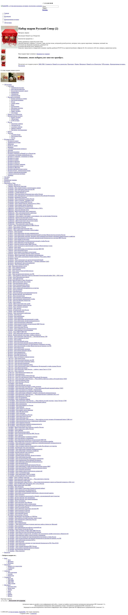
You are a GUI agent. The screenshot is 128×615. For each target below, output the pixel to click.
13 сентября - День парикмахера (17, 404)
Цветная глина (12, 586)
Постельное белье (16, 136)
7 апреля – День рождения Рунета (18, 250)
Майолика (11, 144)
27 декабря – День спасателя (16, 551)
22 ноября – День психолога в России (19, 510)
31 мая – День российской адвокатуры (19, 300)
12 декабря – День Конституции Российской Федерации (24, 532)
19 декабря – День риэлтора (16, 541)
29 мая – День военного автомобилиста (19, 297)
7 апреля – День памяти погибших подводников (22, 252)
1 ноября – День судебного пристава (18, 477)
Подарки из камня (13, 159)
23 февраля (11, 567)
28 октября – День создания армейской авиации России (24, 465)
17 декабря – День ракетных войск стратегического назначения (26, 535)
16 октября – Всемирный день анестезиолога (21, 447)
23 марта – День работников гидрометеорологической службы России (28, 241)
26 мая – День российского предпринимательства (22, 292)
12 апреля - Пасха (13, 258)
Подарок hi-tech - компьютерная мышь (19, 170)
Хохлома (10, 150)
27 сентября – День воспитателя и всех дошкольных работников (27, 421)
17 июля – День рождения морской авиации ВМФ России (25, 342)
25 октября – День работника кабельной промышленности (25, 461)
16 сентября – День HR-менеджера (18, 411)
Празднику (70, 64)
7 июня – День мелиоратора (16, 311)
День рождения (12, 572)
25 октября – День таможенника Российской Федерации (24, 460)
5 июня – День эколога (14, 308)
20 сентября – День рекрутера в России (19, 416)
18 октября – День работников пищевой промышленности (25, 449)
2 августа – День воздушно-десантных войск (21, 361)
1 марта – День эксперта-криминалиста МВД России (23, 225)
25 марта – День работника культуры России (21, 242)
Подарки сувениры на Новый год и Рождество (22, 153)
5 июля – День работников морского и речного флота (23, 333)
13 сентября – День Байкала (16, 407)
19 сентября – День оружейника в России (20, 414)
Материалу (82, 64)
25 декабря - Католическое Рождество (19, 549)
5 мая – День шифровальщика (16, 267)
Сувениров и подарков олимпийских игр (20, 155)
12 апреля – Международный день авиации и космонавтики (25, 255)
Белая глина (11, 588)
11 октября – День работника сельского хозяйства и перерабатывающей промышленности (34, 443)
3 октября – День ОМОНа (15, 430)
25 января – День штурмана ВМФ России (20, 202)
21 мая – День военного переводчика (19, 286)
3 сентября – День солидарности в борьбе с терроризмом (24, 389)
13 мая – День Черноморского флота (18, 277)
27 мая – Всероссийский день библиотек (20, 294)
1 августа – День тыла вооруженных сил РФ (21, 360)
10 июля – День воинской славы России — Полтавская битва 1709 (27, 336)
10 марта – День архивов (15, 231)
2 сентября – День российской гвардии (19, 385)
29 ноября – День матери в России (18, 515)
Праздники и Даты (9, 183)
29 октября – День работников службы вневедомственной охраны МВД (29, 466)
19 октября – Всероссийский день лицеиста (21, 452)
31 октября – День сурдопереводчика (19, 472)
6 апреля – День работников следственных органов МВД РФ (26, 249)
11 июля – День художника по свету (18, 338)
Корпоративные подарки (11, 19)
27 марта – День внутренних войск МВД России (22, 244)
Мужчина (10, 563)
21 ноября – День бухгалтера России (18, 507)
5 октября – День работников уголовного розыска (22, 436)
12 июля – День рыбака (15, 339)
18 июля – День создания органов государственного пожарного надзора (29, 344)
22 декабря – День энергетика (16, 544)
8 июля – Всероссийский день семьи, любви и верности (24, 335)
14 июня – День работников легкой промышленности (24, 321)
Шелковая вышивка (13, 152)
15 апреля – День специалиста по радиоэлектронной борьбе (25, 260)
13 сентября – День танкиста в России (19, 408)
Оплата (6, 178)
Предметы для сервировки (19, 130)
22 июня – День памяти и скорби (17, 325)
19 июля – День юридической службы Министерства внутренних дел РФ (29, 346)
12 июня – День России (15, 314)
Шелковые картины (17, 108)
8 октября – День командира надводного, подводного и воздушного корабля (30, 441)
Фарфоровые (15, 92)
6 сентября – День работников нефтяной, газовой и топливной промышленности (32, 393)
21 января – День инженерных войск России (21, 199)
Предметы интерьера (14, 97)
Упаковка (10, 175)
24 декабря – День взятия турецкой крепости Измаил (23, 547)
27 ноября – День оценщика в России (19, 511)
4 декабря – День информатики (17, 522)
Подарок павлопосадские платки (17, 169)
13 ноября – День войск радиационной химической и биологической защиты (31, 493)
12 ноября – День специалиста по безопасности (22, 490)
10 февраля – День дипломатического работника (22, 213)
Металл (10, 596)
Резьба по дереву (13, 145)
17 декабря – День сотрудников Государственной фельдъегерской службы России (32, 537)
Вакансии (7, 552)
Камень (10, 594)
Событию (7, 571)
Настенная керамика (17, 100)
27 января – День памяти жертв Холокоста (20, 205)
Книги (10, 131)
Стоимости (48, 64)
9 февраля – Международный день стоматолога (22, 211)
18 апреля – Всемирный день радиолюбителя (21, 263)
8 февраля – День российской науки (18, 209)
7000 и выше (11, 583)
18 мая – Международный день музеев (19, 281)
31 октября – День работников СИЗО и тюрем (21, 474)
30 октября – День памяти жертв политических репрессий (25, 471)
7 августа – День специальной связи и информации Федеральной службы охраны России (34, 366)
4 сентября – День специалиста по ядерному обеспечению (25, 391)
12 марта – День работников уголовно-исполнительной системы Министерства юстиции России (36, 235)
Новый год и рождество (60, 64)
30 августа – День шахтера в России (18, 382)
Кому (5, 558)
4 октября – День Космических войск (19, 432)
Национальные (15, 95)
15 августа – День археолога (16, 374)
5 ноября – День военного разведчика (19, 480)
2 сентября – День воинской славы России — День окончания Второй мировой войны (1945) (35, 388)
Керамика (10, 147)
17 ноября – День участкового (16, 501)
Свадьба (10, 574)
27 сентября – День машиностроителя (19, 422)
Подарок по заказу (13, 141)
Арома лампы (15, 103)
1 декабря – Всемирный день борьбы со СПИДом (22, 516)
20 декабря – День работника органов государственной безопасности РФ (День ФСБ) (33, 543)
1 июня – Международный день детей (19, 303)
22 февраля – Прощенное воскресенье (19, 222)
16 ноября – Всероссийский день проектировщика (23, 499)
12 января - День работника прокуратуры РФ (21, 189)
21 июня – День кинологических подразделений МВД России (26, 324)
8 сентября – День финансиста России (19, 396)
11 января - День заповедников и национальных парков (24, 188)
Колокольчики (15, 109)
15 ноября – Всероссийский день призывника (21, 497)
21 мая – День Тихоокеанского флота (19, 285)
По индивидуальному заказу (19, 91)
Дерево (77, 64)
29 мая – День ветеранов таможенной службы (21, 299)
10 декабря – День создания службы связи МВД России (24, 530)
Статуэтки (11, 86)
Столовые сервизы (16, 127)
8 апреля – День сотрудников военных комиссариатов (24, 253)
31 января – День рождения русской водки (20, 206)
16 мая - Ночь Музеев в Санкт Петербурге (20, 280)
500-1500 (10, 578)
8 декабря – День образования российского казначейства (24, 527)
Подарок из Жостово (14, 167)
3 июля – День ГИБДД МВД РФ (17, 332)
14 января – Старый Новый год (17, 192)
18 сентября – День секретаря (16, 413)
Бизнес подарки (16, 117)
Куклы (13, 101)
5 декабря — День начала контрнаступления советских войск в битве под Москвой (32, 524)
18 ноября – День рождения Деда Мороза (20, 502)
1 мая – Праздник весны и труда (17, 266)
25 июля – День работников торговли (19, 349)
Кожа (9, 591)
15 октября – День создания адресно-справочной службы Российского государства (32, 446)
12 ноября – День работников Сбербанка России (22, 491)
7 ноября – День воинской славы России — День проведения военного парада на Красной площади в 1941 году (41, 482)
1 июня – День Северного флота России (19, 305)
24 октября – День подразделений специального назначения (25, 458)
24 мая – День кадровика (15, 289)
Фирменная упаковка (10, 180)
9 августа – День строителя (16, 371)
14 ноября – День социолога (16, 494)
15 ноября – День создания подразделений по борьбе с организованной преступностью (34, 496)
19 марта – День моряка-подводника (18, 239)
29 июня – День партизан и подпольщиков (20, 330)
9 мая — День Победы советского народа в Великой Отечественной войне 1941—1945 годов (35, 275)
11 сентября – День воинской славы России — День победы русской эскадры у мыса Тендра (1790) (37, 400)
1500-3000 (11, 580)
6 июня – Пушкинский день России (18, 310)
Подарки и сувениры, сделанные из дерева (20, 156)
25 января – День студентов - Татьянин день (21, 200)
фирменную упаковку (43, 54)
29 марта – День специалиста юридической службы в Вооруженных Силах (30, 245)
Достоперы (14, 112)
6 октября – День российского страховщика (20, 438)
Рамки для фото (15, 111)
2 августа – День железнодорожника (18, 363)
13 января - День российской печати (18, 191)
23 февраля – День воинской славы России (20, 224)
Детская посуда (15, 125)
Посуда (10, 122)
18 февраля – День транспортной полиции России (23, 219)
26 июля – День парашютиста (16, 352)
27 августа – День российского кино (18, 380)
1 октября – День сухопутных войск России (21, 429)
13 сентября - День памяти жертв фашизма (20, 410)
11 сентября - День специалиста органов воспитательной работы (27, 402)
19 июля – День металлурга (16, 347)
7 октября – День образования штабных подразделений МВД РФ (27, 440)
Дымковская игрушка (17, 87)
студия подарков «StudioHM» (17, 612)
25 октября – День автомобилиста (18, 463)
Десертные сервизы (17, 123)
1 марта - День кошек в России (17, 227)
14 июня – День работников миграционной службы (23, 319)
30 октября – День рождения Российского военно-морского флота (27, 468)
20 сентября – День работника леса (18, 418)
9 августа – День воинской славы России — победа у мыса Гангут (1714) (29, 369)
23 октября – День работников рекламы (19, 457)
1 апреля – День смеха (14, 247)
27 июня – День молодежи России (18, 327)
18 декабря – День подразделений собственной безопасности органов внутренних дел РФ (34, 538)
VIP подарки (8, 22)
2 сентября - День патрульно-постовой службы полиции (24, 386)
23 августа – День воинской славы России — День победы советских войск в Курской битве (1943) (37, 378)
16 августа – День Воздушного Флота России (21, 375)
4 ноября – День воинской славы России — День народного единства (28, 479)
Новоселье (11, 575)
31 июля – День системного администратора (21, 357)
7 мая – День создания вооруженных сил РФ (21, 274)
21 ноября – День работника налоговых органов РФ (23, 508)
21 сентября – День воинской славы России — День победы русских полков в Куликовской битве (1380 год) (40, 419)
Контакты (7, 181)
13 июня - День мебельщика (16, 316)
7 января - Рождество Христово (17, 186)
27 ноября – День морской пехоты (18, 513)
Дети (9, 560)
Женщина (10, 561)
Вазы (12, 105)
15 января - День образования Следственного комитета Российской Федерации (31, 195)
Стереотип (33, 613)
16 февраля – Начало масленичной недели (20, 217)
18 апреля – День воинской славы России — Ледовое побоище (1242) (28, 261)
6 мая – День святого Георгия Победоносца (20, 271)
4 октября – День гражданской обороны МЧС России (23, 433)
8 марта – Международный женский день (20, 228)
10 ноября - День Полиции (16, 486)
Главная (6, 13)
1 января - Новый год (14, 184)
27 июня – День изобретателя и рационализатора (22, 328)
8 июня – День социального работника (19, 313)
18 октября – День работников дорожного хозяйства (23, 450)
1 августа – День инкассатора (16, 358)
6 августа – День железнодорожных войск (20, 364)
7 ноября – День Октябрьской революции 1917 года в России (26, 483)
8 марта (10, 569)
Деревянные (14, 94)
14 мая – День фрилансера (15, 278)
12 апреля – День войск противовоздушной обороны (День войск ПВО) (29, 256)
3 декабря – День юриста (15, 521)
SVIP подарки (15, 120)
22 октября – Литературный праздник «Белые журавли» (24, 455)
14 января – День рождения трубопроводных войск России (25, 194)
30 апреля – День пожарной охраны (18, 264)
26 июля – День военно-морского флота (19, 350)
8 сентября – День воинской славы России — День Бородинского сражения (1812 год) (33, 394)
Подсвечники (15, 106)
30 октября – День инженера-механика (19, 469)
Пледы (13, 137)
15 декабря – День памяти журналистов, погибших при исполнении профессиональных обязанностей (38, 533)
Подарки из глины (13, 158)
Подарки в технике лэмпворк (16, 164)
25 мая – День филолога (15, 291)
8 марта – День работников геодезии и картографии (23, 230)
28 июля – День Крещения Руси (17, 353)
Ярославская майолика (18, 89)
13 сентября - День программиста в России (20, 405)
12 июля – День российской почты (18, 341)
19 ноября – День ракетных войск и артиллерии (22, 504)
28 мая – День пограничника (16, 296)
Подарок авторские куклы (15, 166)
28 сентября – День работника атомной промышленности (25, 424)
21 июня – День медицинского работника (20, 322)
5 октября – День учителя (15, 435)
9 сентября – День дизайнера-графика (19, 399)
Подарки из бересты (14, 163)
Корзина (45, 10)
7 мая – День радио (13, 272)
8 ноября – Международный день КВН (19, 485)
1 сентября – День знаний (15, 383)
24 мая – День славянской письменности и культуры (23, 288)
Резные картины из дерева (19, 98)
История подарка (9, 139)
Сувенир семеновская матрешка (17, 172)
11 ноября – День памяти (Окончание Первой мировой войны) (26, 488)
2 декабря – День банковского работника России (22, 519)
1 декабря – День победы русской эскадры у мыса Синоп (25, 518)
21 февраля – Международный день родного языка (23, 220)
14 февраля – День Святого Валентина (19, 214)
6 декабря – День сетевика (15, 526)
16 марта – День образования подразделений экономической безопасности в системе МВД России (37, 238)
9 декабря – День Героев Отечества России (20, 529)
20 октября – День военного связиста (19, 454)
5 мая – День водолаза (14, 269)
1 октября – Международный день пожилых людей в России (26, 427)
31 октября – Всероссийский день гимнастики (21, 476)
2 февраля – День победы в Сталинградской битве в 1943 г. (25, 208)
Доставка (7, 177)
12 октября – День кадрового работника (19, 444)
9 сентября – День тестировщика (17, 397)
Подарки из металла (14, 161)
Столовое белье (15, 134)
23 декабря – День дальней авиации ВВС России (22, 546)
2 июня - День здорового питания (18, 307)
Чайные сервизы (16, 128)
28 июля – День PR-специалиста (17, 355)
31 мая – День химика (14, 302)
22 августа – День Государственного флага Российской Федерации (27, 377)
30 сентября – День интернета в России (19, 425)
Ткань (9, 593)
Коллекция (7, 16)
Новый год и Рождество (94, 64)
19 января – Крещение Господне (17, 197)
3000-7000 (41, 64)
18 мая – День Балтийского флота (18, 283)
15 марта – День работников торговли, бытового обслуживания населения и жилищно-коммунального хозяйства (41, 236)
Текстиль (10, 133)
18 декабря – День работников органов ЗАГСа (21, 540)
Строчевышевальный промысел (17, 148)
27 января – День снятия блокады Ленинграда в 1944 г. (24, 203)
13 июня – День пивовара (15, 317)
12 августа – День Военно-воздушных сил (20, 372)
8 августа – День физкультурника (17, 368)
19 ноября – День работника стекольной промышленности (25, 505)
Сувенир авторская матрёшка (16, 173)
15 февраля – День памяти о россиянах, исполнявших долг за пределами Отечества (32, 216)
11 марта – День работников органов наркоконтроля (23, 233)
